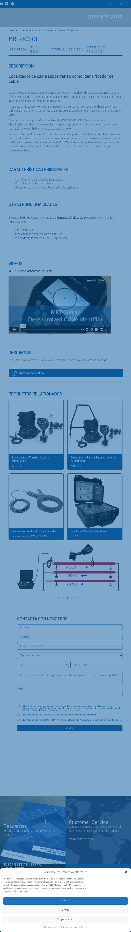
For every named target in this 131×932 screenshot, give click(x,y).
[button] (126, 872)
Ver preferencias (65, 919)
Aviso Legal (83, 927)
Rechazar (65, 910)
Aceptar (66, 901)
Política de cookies (50, 927)
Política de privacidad (68, 927)
